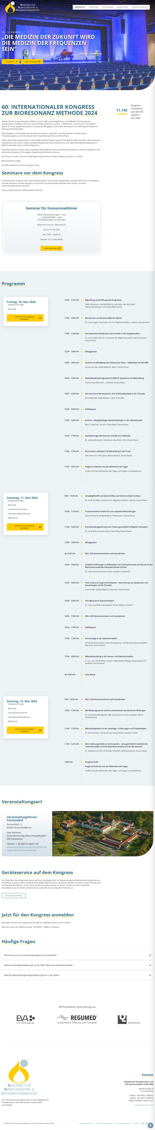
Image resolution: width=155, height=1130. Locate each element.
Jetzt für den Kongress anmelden (24, 318)
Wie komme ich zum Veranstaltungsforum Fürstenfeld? (30, 955)
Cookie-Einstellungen (86, 1123)
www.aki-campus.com (144, 1105)
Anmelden (122, 7)
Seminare (93, 7)
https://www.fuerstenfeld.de (21, 850)
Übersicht (79, 7)
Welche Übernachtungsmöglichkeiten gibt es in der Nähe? (31, 975)
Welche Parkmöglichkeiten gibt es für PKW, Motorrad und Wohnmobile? (38, 965)
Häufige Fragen (139, 7)
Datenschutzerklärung (122, 1123)
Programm (108, 7)
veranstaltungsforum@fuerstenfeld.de (27, 847)
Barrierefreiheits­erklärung (104, 1123)
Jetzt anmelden (31, 61)
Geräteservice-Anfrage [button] (13, 896)
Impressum (136, 1123)
